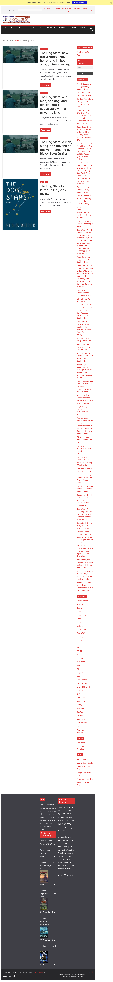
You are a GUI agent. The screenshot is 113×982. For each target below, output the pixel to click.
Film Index (81, 746)
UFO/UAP (69, 875)
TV (4, 31)
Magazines (62, 27)
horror (72, 831)
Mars (60, 840)
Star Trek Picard (68, 856)
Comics (26, 27)
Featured (80, 640)
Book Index (81, 743)
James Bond (67, 834)
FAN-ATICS (81, 633)
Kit (55, 27)
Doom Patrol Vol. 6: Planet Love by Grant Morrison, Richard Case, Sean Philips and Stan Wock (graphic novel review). (85, 151)
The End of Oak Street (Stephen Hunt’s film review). (84, 292)
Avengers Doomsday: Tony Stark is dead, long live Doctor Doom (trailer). (84, 212)
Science (85, 8)
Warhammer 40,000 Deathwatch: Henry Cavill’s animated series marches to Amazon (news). (85, 386)
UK (41, 856)
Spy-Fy (67, 12)
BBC (63, 817)
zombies (60, 879)
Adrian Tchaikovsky (62, 810)
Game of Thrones (63, 831)
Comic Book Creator (68, 820)
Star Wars (81, 712)
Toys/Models (82, 27)
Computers (57, 8)
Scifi (63, 12)
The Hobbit (65, 862)
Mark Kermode (66, 837)
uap (60, 875)
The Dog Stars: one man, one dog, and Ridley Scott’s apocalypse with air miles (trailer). (54, 104)
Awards (6, 27)
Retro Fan (61, 850)
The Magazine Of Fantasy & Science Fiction (66, 865)
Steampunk (81, 715)
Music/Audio (72, 27)
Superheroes (82, 719)
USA (45, 856)
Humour (80, 658)
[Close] (111, 3)
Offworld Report (83, 687)
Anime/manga (48, 8)
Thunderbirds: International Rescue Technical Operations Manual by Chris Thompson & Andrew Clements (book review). (85, 426)
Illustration (48, 27)
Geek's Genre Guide (85, 763)
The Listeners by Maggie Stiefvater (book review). (84, 259)
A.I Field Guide (82, 759)
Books (13, 27)
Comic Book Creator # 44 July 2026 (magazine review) (85, 525)
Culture (64, 8)
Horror (79, 8)
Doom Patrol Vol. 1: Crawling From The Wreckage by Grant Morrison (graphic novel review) (84, 514)
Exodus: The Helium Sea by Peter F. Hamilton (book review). (31, 10)
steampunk (69, 859)
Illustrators (61, 834)
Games (39, 27)
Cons (19, 27)
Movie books (82, 680)
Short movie (81, 701)
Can (53, 856)
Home (16, 40)
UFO (64, 875)
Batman (60, 817)
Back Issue (66, 814)
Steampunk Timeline (85, 779)
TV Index (80, 749)
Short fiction (82, 697)
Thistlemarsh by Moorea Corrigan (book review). (84, 189)
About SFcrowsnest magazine (66, 974)
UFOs (72, 875)
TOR (71, 872)
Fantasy (69, 8)
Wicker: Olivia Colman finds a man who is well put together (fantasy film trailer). (85, 551)
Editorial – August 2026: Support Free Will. (84, 439)
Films (32, 27)
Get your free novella (79, 2)
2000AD (60, 807)
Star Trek (80, 708)
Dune (66, 828)
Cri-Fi (79, 622)
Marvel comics (65, 840)
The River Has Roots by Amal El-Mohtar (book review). (85, 489)
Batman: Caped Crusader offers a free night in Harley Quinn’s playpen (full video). (85, 537)
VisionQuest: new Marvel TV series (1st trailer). (85, 224)
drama (60, 828)
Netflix (70, 844)
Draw (63, 828)
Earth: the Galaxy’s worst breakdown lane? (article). (84, 347)
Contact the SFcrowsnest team (69, 976)
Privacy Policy (80, 976)
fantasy (70, 828)
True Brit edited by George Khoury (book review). (84, 86)
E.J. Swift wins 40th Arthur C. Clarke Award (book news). (85, 301)
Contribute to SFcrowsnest (80, 974)
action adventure (67, 807)
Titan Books (67, 872)
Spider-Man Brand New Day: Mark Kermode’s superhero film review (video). (84, 500)
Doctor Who (81, 629)
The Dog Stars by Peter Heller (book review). (53, 190)
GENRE (79, 651)
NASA (65, 843)
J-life (74, 8)
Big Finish (67, 817)
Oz (49, 856)
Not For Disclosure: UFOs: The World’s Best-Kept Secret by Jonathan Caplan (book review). (84, 312)
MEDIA (79, 676)
